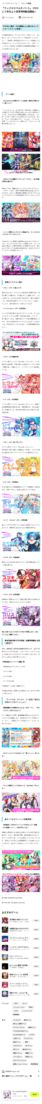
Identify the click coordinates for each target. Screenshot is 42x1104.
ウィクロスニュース (9, 3)
